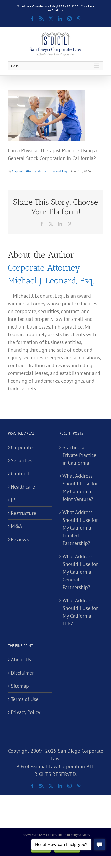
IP (13, 500)
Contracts (21, 473)
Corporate (22, 447)
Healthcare (23, 486)
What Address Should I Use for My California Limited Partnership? (80, 528)
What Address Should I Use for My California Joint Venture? (80, 487)
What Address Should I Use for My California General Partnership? (80, 572)
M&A (16, 526)
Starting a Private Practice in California (79, 455)
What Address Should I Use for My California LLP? (80, 612)
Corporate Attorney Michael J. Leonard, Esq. (39, 171)
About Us (21, 659)
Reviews (20, 539)
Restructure (23, 513)
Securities (21, 460)
